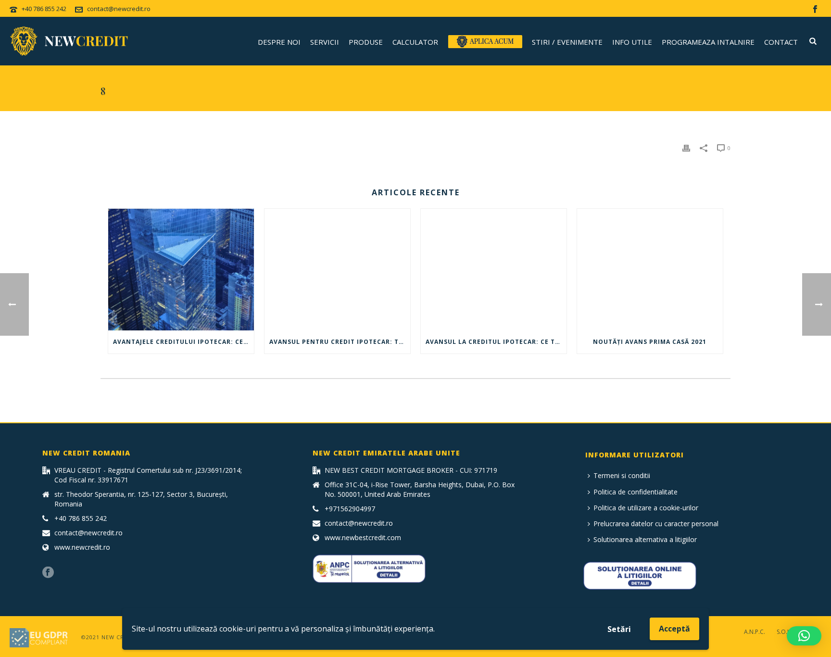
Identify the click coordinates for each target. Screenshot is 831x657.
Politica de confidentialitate (635, 491)
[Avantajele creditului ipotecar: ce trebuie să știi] (181, 270)
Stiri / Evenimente (567, 42)
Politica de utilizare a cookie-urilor (645, 507)
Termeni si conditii (621, 475)
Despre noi (279, 42)
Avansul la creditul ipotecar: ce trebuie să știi (496, 342)
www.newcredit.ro (82, 547)
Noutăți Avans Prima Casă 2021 (649, 342)
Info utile (632, 42)
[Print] (686, 147)
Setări (619, 629)
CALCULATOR (415, 42)
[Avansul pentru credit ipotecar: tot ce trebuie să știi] (337, 270)
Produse (366, 42)
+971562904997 (350, 509)
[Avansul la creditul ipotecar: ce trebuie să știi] (494, 270)
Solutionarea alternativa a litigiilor (645, 539)
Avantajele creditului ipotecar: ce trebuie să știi (183, 342)
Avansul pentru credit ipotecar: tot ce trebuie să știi (339, 342)
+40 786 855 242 (44, 8)
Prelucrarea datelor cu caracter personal (655, 523)
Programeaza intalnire (708, 42)
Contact (781, 42)
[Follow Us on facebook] (48, 573)
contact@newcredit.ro (119, 8)
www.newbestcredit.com (363, 537)
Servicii (324, 42)
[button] (804, 635)
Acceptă (674, 628)
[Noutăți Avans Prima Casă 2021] (650, 270)
